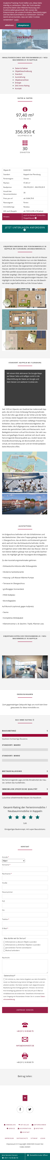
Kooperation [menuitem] (25, 1128)
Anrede (5, 857)
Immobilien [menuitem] (11, 1125)
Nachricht (6, 957)
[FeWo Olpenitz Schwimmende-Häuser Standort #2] (24, 483)
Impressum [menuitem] (9, 1138)
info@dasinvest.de (25, 1045)
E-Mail (5, 928)
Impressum (11, 1144)
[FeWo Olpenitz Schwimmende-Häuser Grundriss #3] (24, 341)
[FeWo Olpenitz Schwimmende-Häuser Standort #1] (24, 462)
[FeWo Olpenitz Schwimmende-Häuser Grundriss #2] (24, 319)
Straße (4, 883)
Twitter (22, 1080)
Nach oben (25, 1098)
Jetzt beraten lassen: (10, 1156)
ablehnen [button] (9, 25)
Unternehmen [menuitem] (40, 1125)
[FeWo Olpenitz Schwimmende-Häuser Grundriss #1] (24, 298)
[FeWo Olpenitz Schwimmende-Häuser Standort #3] (24, 504)
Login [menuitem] (42, 1138)
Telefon (5, 919)
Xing (28, 1080)
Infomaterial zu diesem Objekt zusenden (21, 942)
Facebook (18, 1080)
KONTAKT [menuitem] (26, 1132)
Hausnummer (7, 892)
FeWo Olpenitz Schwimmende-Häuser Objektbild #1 (22, 675)
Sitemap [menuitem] (34, 1138)
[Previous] (7, 667)
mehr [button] (16, 19)
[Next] (42, 667)
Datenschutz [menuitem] (22, 1138)
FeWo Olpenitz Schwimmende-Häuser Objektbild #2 (24, 675)
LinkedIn (25, 1080)
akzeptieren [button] (23, 25)
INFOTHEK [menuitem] (39, 1128)
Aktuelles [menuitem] (24, 1125)
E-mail (32, 1080)
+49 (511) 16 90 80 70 (25, 1031)
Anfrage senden (25, 1010)
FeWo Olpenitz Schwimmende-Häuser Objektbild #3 (26, 675)
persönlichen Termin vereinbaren (18, 947)
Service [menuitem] (12, 1128)
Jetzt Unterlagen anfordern (25, 227)
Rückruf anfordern (13, 950)
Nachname (7, 873)
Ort (3, 910)
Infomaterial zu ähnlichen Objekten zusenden (23, 945)
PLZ (3, 901)
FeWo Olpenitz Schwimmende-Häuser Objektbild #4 (28, 675)
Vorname (6, 864)
